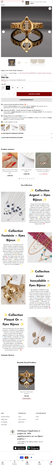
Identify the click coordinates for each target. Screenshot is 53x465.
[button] (11, 62)
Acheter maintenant (26, 100)
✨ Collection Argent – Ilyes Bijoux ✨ (39, 195)
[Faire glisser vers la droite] (49, 31)
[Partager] (50, 8)
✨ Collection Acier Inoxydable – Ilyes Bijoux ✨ (39, 278)
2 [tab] (21, 178)
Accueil (2, 5)
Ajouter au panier (34, 94)
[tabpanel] (10, 164)
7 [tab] (31, 178)
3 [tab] (23, 178)
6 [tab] (29, 178)
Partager (50, 8)
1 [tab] (19, 178)
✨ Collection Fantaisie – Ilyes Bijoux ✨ (13, 235)
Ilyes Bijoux (24, 454)
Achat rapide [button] (26, 398)
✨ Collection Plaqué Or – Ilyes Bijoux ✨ (13, 319)
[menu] (2, 2)
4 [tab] (25, 178)
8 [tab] (33, 178)
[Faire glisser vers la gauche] (3, 31)
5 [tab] (27, 178)
